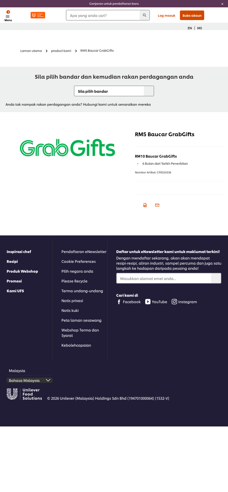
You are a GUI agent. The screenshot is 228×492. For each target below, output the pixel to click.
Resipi (12, 261)
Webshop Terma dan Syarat (80, 332)
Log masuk (166, 15)
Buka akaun (192, 15)
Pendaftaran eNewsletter (83, 251)
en (190, 28)
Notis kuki (70, 310)
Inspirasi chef (19, 251)
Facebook (132, 301)
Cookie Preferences (78, 261)
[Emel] (156, 204)
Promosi (14, 280)
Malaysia (17, 370)
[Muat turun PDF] (144, 204)
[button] (153, 104)
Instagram (187, 301)
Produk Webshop (22, 271)
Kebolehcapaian (76, 345)
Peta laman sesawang (81, 320)
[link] (114, 3)
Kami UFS (15, 290)
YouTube (159, 301)
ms (199, 28)
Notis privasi (72, 300)
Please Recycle (74, 280)
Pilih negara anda (77, 271)
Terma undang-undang (82, 290)
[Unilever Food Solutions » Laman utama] (38, 15)
